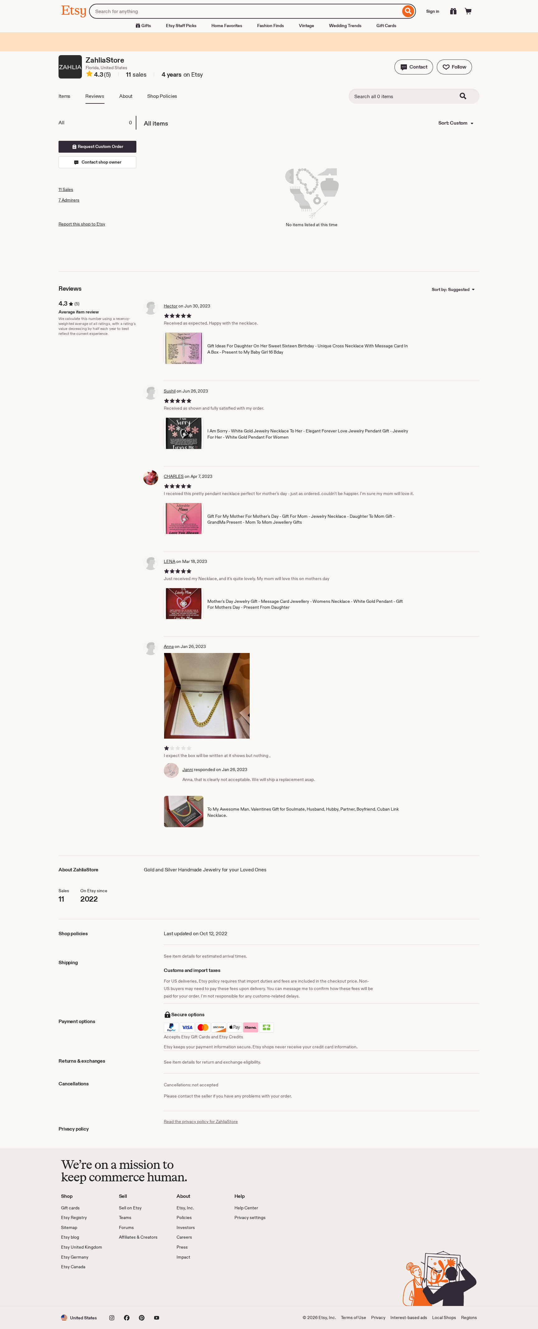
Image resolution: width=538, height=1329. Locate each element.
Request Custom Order (100, 146)
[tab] (97, 123)
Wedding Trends (345, 25)
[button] (413, 67)
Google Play (129, 1288)
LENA (169, 561)
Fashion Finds (270, 25)
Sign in (432, 11)
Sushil (170, 390)
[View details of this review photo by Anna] (207, 696)
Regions (469, 1317)
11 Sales (66, 189)
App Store (82, 1288)
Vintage (306, 25)
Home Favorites (226, 25)
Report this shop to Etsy (82, 224)
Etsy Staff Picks (181, 25)
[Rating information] (89, 75)
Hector (170, 305)
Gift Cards (386, 25)
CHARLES (174, 476)
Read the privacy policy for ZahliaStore (201, 1121)
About (125, 96)
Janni (187, 769)
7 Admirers (69, 200)
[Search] (408, 11)
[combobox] (245, 11)
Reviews (94, 96)
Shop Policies (162, 96)
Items (64, 96)
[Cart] (468, 11)
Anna (169, 646)
